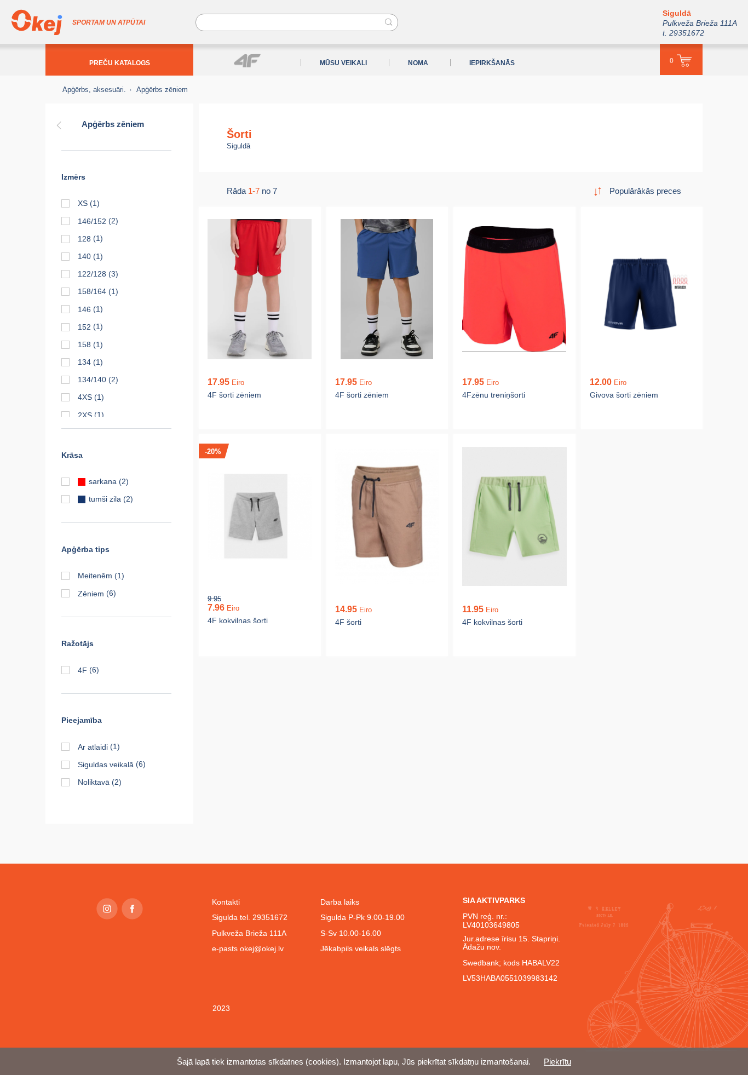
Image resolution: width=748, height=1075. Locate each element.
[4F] (247, 60)
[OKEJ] (36, 22)
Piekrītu (557, 1061)
